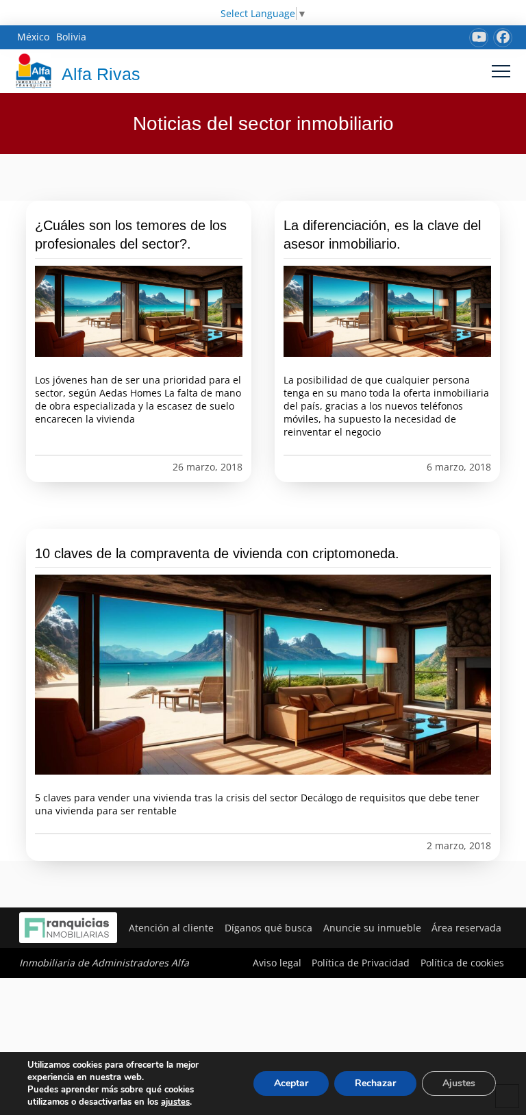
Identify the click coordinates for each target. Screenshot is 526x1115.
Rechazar (375, 1083)
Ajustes (458, 1083)
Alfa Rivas (101, 74)
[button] (501, 71)
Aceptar (291, 1083)
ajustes (175, 1102)
